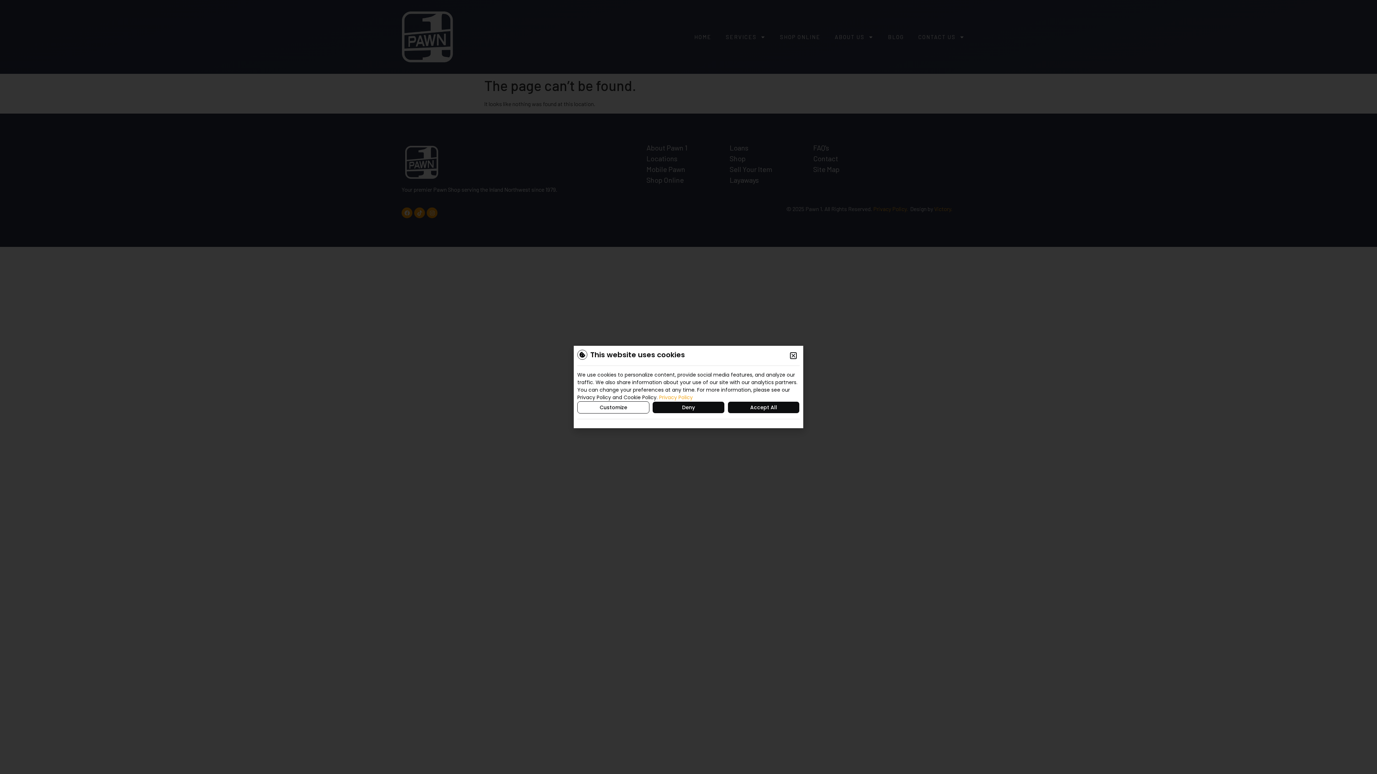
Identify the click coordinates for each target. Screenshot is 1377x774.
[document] (688, 387)
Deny (688, 407)
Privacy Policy (676, 397)
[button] (793, 355)
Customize (613, 407)
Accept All (763, 407)
